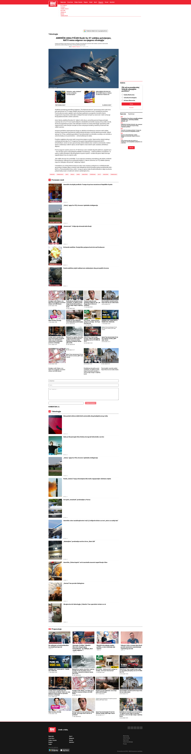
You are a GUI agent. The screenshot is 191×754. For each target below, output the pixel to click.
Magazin (100, 2)
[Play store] (53, 750)
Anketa (122, 83)
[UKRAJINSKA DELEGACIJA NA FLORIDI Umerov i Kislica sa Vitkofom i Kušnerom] (89, 97)
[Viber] (141, 727)
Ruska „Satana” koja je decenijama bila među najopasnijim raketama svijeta (87, 478)
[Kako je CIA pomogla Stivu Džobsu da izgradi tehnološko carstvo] (55, 445)
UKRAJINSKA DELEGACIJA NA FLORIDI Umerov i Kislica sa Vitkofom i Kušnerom (103, 93)
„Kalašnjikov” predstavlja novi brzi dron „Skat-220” (79, 541)
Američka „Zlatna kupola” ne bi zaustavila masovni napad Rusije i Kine (85, 562)
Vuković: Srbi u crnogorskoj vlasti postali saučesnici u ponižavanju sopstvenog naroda (131, 647)
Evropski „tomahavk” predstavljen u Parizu (76, 499)
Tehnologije (64, 15)
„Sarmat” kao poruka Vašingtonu (73, 583)
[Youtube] (138, 727)
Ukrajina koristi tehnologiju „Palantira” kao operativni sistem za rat (84, 604)
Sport (95, 2)
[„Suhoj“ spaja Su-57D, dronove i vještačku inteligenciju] (55, 466)
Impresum (126, 740)
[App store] (65, 750)
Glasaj (131, 104)
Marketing (126, 736)
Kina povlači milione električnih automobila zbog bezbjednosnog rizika (85, 416)
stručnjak (92, 174)
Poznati (63, 7)
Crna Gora (70, 2)
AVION (78, 174)
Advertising (126, 738)
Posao (125, 744)
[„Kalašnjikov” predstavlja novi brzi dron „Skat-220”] (55, 550)
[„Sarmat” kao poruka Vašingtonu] (55, 592)
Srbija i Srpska (78, 2)
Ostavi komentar (90, 403)
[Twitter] (135, 727)
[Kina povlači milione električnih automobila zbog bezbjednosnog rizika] (55, 424)
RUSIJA (72, 174)
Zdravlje (63, 12)
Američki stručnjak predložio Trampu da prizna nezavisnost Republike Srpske (87, 184)
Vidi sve (131, 147)
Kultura (63, 10)
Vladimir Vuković (76, 46)
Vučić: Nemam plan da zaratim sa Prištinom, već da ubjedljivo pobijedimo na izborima (131, 141)
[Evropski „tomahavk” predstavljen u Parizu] (55, 508)
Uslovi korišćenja (128, 742)
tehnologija (60, 174)
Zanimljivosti (65, 8)
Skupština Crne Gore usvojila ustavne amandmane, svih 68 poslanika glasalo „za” (132, 120)
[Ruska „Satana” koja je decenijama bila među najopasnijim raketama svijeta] (55, 487)
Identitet (112, 2)
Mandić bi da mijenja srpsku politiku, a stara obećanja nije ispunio (106, 647)
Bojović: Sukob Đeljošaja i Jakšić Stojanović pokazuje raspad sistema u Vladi (130, 136)
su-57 (99, 174)
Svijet (90, 2)
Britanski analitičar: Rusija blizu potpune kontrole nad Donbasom (84, 247)
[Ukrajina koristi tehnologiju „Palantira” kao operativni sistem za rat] (55, 613)
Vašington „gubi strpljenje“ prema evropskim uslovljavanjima (73, 93)
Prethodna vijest (60, 105)
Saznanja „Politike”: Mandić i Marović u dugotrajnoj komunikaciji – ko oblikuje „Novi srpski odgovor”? (83, 648)
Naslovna (105, 174)
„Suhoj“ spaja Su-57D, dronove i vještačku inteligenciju (80, 205)
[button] (93, 46)
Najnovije (63, 2)
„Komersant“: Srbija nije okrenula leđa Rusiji (77, 226)
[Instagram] (132, 727)
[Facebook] (129, 727)
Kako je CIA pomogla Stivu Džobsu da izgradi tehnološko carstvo (83, 437)
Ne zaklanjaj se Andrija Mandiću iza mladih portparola (58, 646)
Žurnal (106, 2)
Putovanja (64, 5)
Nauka (62, 14)
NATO (67, 174)
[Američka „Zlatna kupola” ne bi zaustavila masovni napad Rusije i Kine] (55, 571)
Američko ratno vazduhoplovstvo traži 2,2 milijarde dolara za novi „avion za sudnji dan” (90, 520)
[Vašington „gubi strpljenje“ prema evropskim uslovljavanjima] (60, 97)
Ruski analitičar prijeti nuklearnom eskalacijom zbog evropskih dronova (86, 268)
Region (86, 2)
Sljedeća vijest (106, 105)
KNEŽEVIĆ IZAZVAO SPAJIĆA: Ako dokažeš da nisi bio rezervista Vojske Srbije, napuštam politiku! (131, 125)
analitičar (84, 174)
